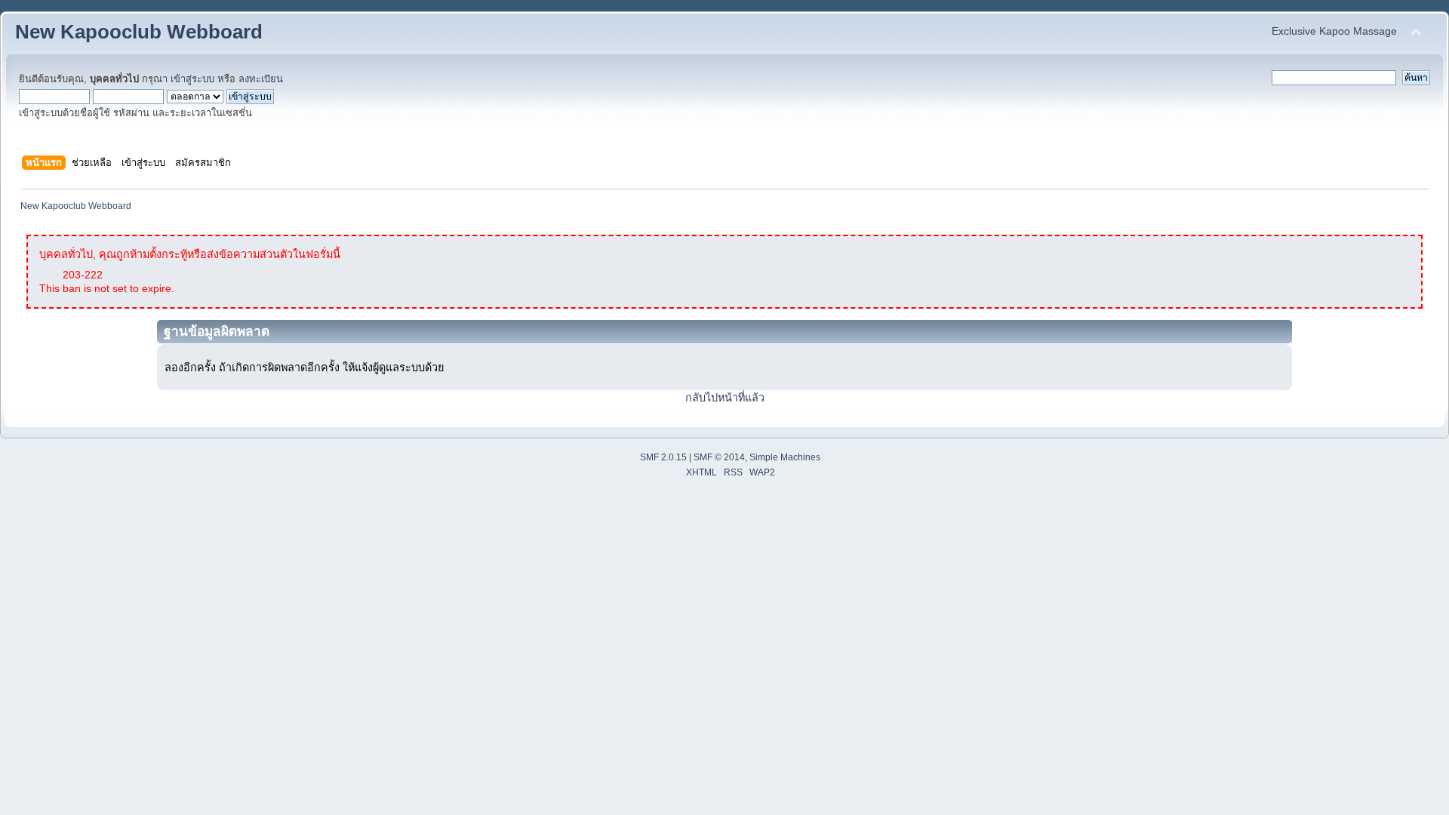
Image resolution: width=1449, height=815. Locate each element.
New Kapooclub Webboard (139, 31)
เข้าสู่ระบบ (192, 79)
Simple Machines (784, 457)
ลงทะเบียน (260, 79)
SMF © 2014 (719, 457)
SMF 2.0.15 (663, 457)
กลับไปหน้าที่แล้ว (724, 398)
